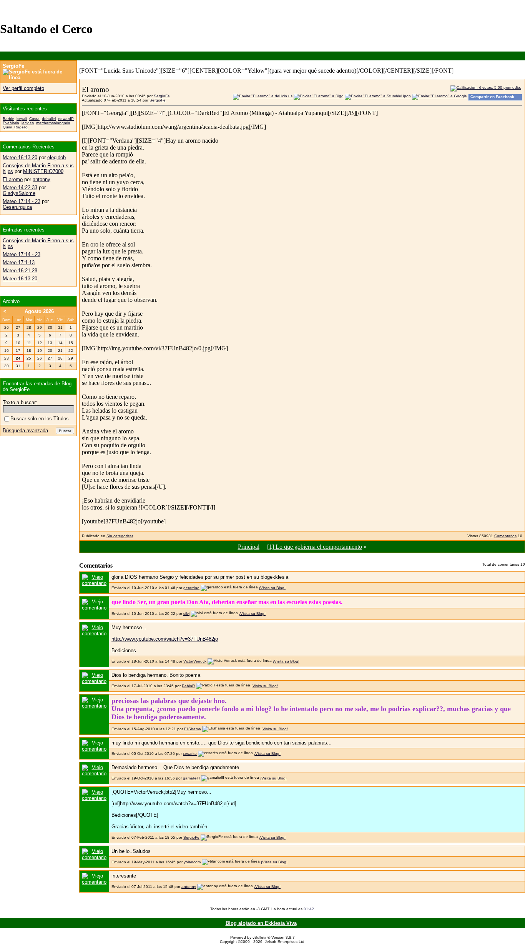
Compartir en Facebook (492, 97)
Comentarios (505, 536)
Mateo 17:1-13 (19, 262)
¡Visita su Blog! (272, 588)
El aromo (13, 179)
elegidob (56, 157)
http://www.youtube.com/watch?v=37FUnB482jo (164, 639)
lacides (28, 123)
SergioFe (162, 96)
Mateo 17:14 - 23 (21, 201)
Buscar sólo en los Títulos (39, 418)
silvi (186, 613)
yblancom (192, 862)
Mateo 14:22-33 (20, 187)
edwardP (66, 119)
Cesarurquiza (17, 207)
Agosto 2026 (39, 311)
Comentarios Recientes (29, 147)
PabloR (188, 686)
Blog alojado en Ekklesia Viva (261, 923)
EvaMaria (11, 123)
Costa (34, 119)
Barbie (8, 119)
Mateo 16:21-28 (20, 270)
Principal (248, 546)
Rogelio (21, 127)
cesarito (190, 753)
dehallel (49, 119)
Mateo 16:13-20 (20, 157)
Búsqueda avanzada (25, 430)
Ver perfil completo (23, 88)
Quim (7, 127)
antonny (188, 886)
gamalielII (191, 778)
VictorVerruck (194, 661)
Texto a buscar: (20, 402)
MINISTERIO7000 (43, 171)
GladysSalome (19, 193)
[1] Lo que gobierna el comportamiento (314, 546)
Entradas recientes (24, 230)
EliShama (192, 729)
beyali (22, 119)
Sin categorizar (119, 536)
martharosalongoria (53, 123)
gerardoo (191, 588)
